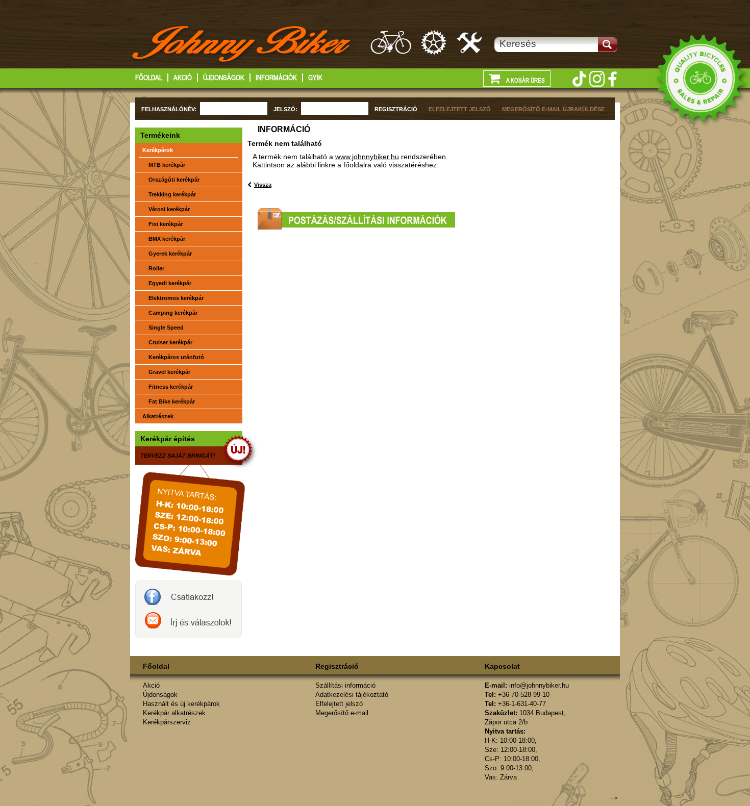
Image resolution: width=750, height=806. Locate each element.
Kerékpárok (157, 150)
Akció (182, 77)
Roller (156, 268)
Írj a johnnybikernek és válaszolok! (188, 623)
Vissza (262, 185)
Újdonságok (223, 77)
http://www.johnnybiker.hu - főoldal (242, 45)
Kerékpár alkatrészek (434, 42)
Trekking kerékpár (172, 194)
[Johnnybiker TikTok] (579, 79)
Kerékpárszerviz (470, 42)
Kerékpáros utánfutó (176, 357)
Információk (276, 77)
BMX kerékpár (166, 239)
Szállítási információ (345, 685)
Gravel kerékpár (169, 372)
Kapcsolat (502, 666)
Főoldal (148, 77)
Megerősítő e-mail (341, 713)
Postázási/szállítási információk (356, 219)
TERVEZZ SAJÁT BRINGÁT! (177, 455)
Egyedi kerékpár (169, 283)
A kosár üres (525, 80)
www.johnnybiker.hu (367, 157)
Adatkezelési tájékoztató (351, 694)
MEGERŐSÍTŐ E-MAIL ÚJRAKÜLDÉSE (553, 109)
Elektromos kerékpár (176, 298)
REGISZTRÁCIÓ (395, 109)
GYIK (315, 77)
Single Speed (166, 327)
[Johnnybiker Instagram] (597, 79)
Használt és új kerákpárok (390, 42)
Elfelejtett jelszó (339, 704)
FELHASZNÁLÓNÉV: (168, 109)
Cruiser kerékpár (170, 342)
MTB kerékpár (166, 165)
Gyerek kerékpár (170, 253)
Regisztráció (337, 666)
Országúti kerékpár (173, 180)
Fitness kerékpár (170, 387)
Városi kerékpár (169, 209)
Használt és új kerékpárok (181, 704)
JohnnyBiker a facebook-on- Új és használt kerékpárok (188, 595)
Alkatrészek (157, 416)
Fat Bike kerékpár (171, 401)
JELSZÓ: (285, 109)
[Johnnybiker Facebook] (612, 79)
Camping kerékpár (172, 313)
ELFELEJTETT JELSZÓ (460, 109)
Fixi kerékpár (165, 224)
